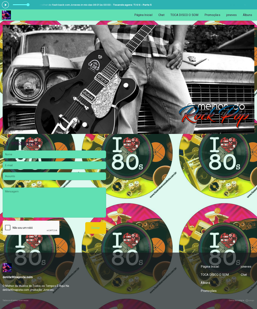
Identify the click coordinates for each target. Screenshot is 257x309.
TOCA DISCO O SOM (184, 15)
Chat (161, 15)
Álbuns (247, 15)
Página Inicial (143, 15)
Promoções (212, 15)
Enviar (95, 228)
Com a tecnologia (236, 300)
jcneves (231, 15)
